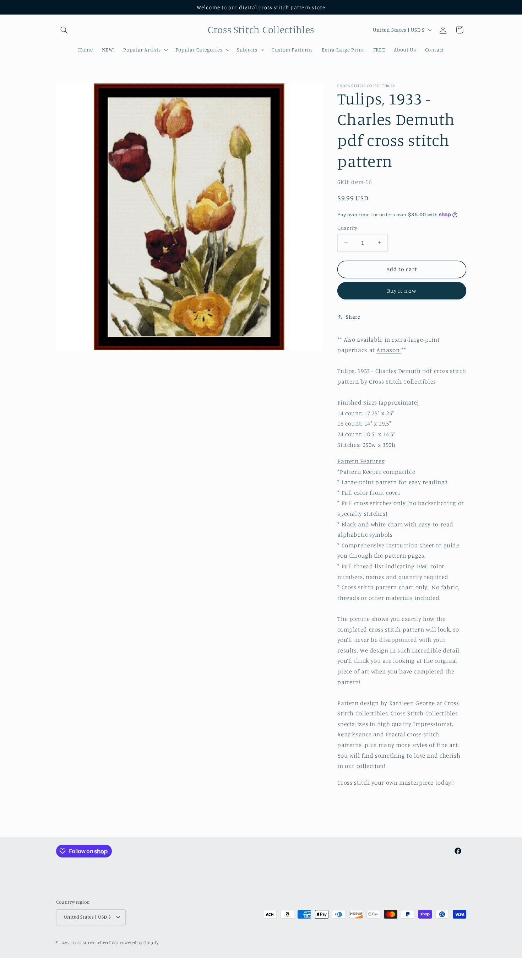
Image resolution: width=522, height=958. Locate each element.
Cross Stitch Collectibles (94, 942)
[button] (64, 30)
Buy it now (402, 290)
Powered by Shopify (139, 942)
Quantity (347, 228)
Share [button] (353, 317)
